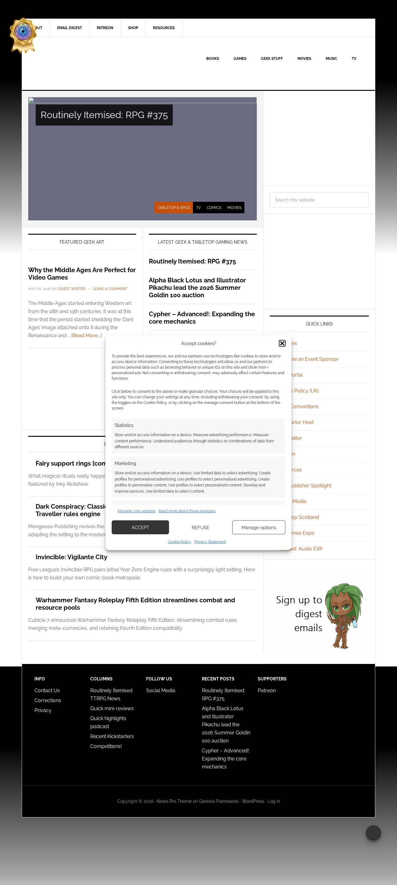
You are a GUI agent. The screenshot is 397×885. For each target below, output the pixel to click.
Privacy (42, 710)
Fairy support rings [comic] (75, 463)
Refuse (200, 527)
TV (198, 208)
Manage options (259, 527)
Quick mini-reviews (112, 708)
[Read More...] (86, 336)
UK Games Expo (295, 533)
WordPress (253, 801)
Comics (214, 208)
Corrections (47, 700)
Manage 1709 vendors (136, 511)
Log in (274, 801)
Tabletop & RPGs (174, 208)
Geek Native (74, 63)
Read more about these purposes (187, 511)
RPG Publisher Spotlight (304, 486)
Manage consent (373, 833)
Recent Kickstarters (112, 736)
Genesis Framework (219, 801)
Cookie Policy (179, 542)
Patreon (267, 690)
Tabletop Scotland (298, 517)
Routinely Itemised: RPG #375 (104, 114)
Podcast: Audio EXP (300, 549)
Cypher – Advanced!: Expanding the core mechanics (226, 759)
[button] (282, 343)
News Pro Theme (174, 801)
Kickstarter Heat (295, 422)
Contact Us (47, 690)
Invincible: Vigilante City (71, 557)
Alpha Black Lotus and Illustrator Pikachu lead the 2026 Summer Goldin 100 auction (197, 288)
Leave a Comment (110, 289)
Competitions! (106, 746)
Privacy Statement (210, 542)
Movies (234, 208)
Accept (140, 527)
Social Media (291, 501)
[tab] (173, 207)
